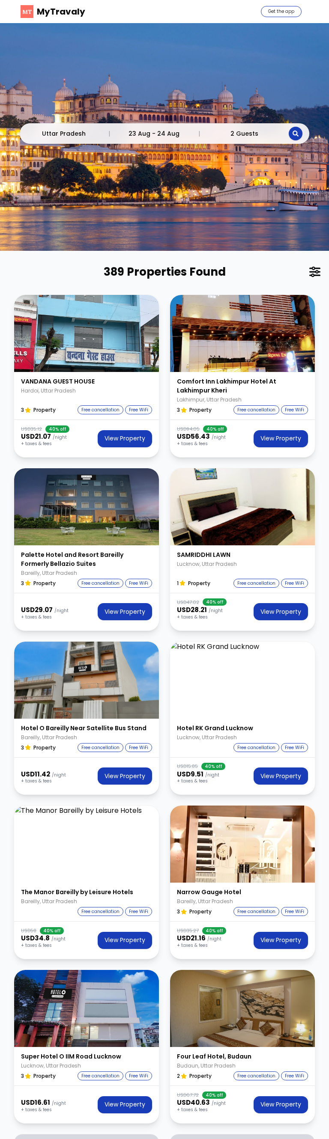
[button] (86, 333)
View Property (125, 438)
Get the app (281, 11)
